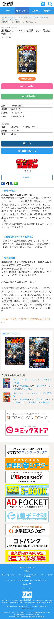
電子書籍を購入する (27, 151)
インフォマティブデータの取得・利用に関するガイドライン (27, 580)
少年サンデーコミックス (9, 20)
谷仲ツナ (40, 386)
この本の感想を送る (27, 96)
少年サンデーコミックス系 (38, 17)
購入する (27, 143)
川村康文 (32, 402)
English (26, 584)
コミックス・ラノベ (21, 17)
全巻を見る (27, 177)
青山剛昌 (9, 37)
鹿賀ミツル (41, 399)
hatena (3, 183)
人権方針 (27, 571)
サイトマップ (27, 588)
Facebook (11, 183)
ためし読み (27, 79)
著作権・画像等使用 (27, 567)
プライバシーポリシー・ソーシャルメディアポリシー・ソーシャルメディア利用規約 (27, 575)
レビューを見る (27, 86)
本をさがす (9, 17)
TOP (2, 17)
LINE (16, 183)
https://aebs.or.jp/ (27, 608)
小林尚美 (28, 389)
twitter (7, 183)
